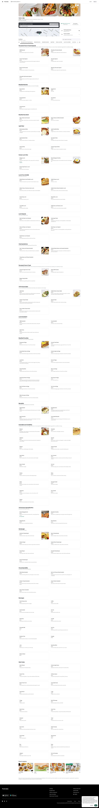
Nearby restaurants (76, 788)
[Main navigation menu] (2, 1)
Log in (91, 1)
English (75, 794)
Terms (75, 801)
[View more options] (78, 5)
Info (42, 19)
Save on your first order (54, 796)
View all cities (75, 790)
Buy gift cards (52, 790)
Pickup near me (76, 792)
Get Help (51, 788)
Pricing (79, 801)
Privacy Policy (69, 801)
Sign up (95, 1)
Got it (96, 805)
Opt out (91, 805)
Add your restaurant (53, 792)
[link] (76, 5)
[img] (39, 32)
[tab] (26, 42)
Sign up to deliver (53, 794)
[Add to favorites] (31, 764)
